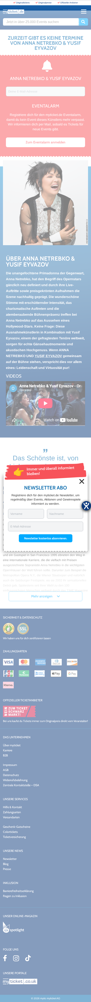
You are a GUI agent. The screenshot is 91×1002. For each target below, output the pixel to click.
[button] (45, 538)
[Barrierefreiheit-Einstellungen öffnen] (86, 505)
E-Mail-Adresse (20, 526)
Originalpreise (45, 2)
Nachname (56, 513)
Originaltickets (23, 2)
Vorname (16, 513)
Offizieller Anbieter (69, 2)
